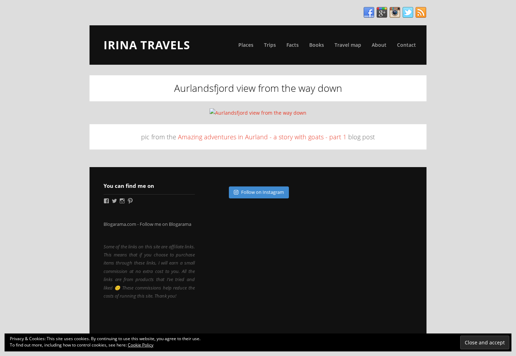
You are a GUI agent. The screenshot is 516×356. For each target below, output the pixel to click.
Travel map (348, 45)
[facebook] (369, 12)
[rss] (420, 12)
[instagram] (395, 12)
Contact (406, 45)
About (379, 45)
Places (245, 45)
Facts (292, 45)
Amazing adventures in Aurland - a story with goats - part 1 (262, 137)
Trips (270, 45)
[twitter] (408, 12)
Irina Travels (147, 44)
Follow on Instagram (262, 192)
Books (316, 45)
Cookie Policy (140, 345)
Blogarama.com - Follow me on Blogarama (147, 224)
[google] (382, 12)
